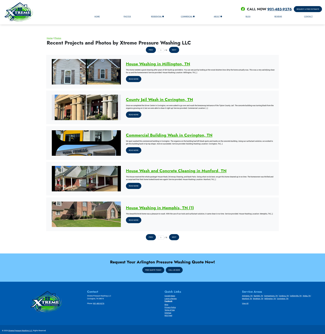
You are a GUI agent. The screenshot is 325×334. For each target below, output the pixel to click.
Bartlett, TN (258, 296)
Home (50, 38)
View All (245, 303)
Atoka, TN (307, 296)
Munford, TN (247, 298)
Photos (57, 38)
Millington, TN (270, 298)
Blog (166, 304)
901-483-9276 (279, 9)
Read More (134, 79)
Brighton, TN (258, 298)
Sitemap (168, 313)
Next (174, 50)
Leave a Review (171, 298)
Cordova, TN (284, 296)
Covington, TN (282, 298)
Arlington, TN (247, 296)
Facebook (168, 301)
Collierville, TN (296, 296)
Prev (151, 50)
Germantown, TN (271, 296)
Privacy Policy (170, 307)
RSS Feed (168, 315)
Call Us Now (174, 270)
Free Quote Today (153, 270)
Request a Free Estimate (308, 9)
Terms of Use (170, 310)
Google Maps (170, 296)
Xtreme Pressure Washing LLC (20, 330)
